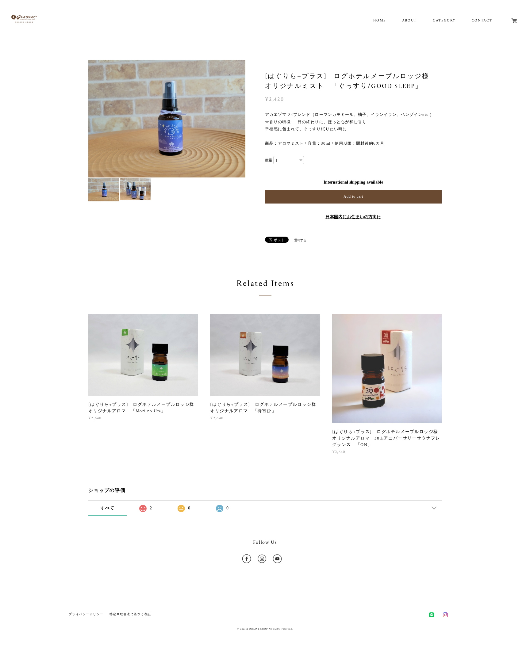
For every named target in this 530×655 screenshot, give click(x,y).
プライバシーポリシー (86, 614)
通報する (300, 240)
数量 (268, 160)
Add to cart (353, 196)
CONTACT (482, 20)
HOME (379, 20)
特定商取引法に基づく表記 (130, 614)
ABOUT (409, 20)
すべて (108, 508)
